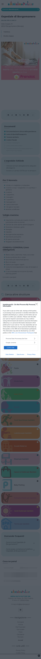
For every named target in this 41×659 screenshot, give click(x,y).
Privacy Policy (31, 354)
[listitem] (20, 339)
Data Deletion (10, 354)
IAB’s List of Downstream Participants (23, 333)
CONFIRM (10, 347)
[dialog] (20, 329)
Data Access (20, 354)
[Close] (37, 305)
